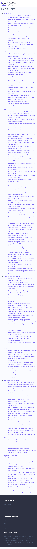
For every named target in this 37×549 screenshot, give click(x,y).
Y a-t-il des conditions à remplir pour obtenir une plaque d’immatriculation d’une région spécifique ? (21, 62)
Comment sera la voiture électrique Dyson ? (21, 384)
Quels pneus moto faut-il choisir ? (18, 282)
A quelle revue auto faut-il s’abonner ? (19, 252)
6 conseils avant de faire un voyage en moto (21, 250)
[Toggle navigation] (34, 3)
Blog (5, 109)
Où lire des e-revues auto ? (16, 340)
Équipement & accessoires (12, 276)
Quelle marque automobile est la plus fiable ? (21, 434)
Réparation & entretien (10, 456)
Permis (6, 438)
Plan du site (18, 548)
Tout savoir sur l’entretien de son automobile (21, 472)
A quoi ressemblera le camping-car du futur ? (21, 58)
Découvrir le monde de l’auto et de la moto (21, 81)
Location (6, 348)
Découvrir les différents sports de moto (20, 254)
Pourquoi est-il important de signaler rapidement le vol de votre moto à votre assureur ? (20, 38)
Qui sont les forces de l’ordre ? (17, 48)
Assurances (7, 13)
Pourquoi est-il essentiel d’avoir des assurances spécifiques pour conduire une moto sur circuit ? (20, 44)
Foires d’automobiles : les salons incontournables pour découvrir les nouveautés (18, 104)
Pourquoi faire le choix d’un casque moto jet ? (21, 284)
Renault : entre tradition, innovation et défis (21, 382)
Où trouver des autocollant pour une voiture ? (21, 428)
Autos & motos (8, 52)
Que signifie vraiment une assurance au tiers (21, 132)
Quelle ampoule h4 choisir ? (16, 466)
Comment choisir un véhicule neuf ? (18, 95)
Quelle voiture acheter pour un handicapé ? (21, 268)
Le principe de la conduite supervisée (19, 448)
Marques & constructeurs (11, 380)
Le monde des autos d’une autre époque (20, 66)
